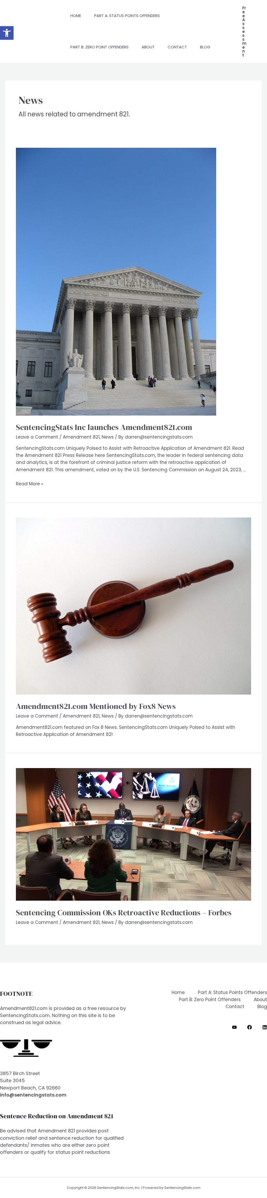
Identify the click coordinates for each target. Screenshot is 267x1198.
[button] (7, 33)
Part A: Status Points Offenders (127, 15)
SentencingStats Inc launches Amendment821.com (104, 427)
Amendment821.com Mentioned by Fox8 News (96, 706)
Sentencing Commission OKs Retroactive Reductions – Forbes (124, 912)
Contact (177, 47)
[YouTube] (234, 1027)
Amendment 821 (81, 437)
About (148, 47)
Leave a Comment (37, 437)
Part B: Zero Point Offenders (99, 47)
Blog (205, 47)
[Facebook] (249, 1027)
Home (75, 15)
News (108, 437)
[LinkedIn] (264, 1027)
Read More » (29, 484)
